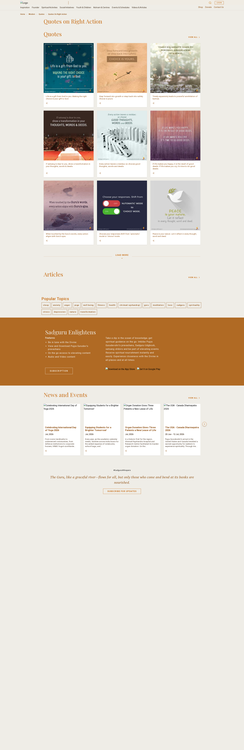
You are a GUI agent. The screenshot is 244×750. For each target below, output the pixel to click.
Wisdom (32, 14)
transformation (87, 312)
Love (170, 305)
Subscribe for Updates (122, 491)
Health (112, 305)
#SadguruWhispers (122, 470)
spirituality (194, 305)
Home (22, 14)
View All (193, 37)
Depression (60, 312)
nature (73, 312)
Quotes (41, 14)
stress (46, 312)
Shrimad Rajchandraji (130, 305)
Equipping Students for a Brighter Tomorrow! (98, 429)
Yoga (76, 305)
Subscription (59, 371)
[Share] (47, 103)
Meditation (158, 305)
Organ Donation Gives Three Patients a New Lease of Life (140, 429)
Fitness (101, 305)
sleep (46, 305)
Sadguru (181, 305)
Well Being (88, 305)
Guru (146, 305)
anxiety (56, 305)
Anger (67, 305)
